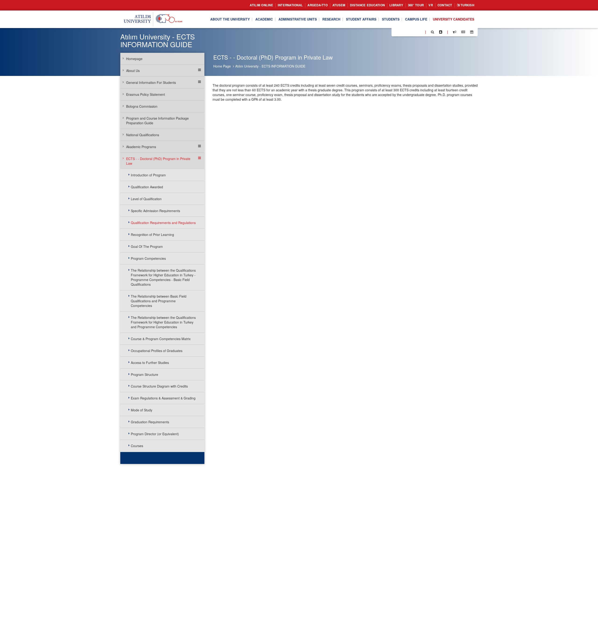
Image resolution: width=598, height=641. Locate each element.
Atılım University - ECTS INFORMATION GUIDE (270, 66)
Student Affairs (361, 19)
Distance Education (367, 5)
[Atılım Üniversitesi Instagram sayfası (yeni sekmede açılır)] (414, 31)
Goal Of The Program (147, 246)
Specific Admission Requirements (155, 210)
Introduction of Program (148, 175)
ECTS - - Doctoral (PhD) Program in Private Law (158, 161)
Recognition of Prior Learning (152, 234)
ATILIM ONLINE (261, 5)
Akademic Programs (141, 146)
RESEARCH (331, 19)
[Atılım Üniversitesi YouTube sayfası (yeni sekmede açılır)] (420, 31)
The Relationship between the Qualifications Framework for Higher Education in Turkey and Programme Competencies (163, 322)
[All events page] (472, 32)
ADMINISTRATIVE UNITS (297, 19)
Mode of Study (141, 410)
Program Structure (144, 374)
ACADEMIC (264, 19)
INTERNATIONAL (290, 5)
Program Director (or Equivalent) (155, 433)
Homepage (134, 58)
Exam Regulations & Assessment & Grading (163, 398)
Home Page (222, 66)
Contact (445, 5)
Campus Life (416, 19)
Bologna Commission (141, 106)
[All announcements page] (455, 32)
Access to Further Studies (150, 362)
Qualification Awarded (147, 187)
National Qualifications (142, 134)
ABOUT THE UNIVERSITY (230, 19)
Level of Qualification (146, 198)
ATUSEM (338, 5)
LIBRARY (396, 5)
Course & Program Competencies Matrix (161, 338)
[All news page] (463, 32)
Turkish (466, 5)
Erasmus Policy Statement (145, 94)
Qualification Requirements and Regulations (163, 222)
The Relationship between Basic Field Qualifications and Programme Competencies (158, 301)
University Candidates (453, 19)
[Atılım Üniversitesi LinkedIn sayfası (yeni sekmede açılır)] (407, 31)
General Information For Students (151, 82)
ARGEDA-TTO (317, 5)
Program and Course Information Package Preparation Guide (157, 120)
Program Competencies (148, 258)
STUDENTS (390, 19)
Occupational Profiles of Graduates (156, 350)
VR (430, 5)
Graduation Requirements (150, 422)
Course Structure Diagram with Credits (159, 386)
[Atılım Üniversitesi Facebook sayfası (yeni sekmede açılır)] (396, 31)
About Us (133, 70)
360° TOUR (416, 5)
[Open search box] (432, 32)
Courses (137, 445)
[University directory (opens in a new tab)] (441, 32)
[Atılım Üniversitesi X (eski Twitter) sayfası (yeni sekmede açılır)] (402, 32)
